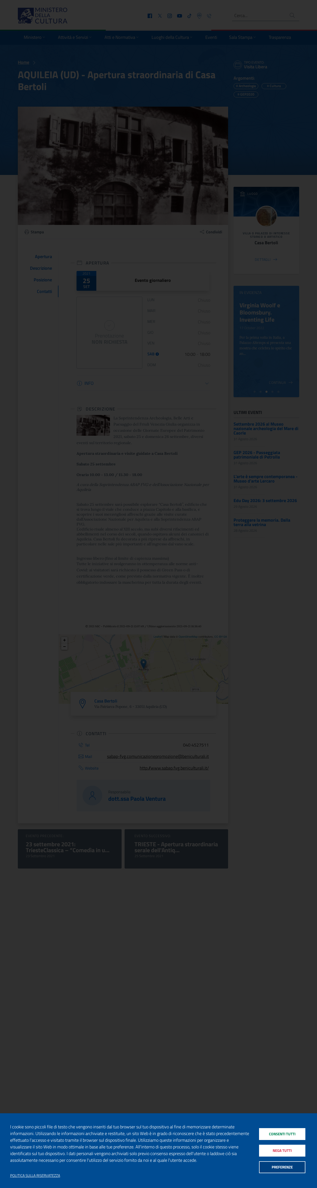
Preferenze (282, 1167)
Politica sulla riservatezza (35, 1175)
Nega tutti (282, 1150)
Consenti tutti (282, 1134)
